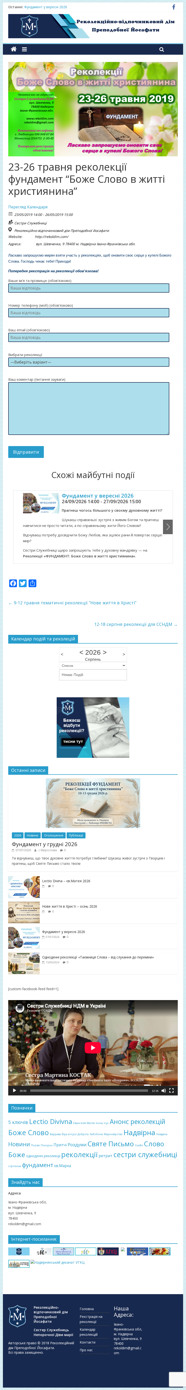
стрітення (14, 1166)
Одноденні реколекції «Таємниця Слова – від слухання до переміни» (98, 957)
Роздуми (77, 1144)
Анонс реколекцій (137, 1121)
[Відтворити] (14, 1090)
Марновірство (113, 1134)
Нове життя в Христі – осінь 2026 (69, 906)
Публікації (76, 835)
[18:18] (44, 886)
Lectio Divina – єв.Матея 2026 (66, 881)
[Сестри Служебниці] (41, 1250)
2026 (17, 835)
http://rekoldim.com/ (51, 237)
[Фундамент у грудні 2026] (93, 781)
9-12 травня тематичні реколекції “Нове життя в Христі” (72, 603)
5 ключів (18, 1122)
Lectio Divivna (50, 1121)
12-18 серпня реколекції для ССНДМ (136, 624)
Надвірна (139, 1132)
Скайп (139, 1145)
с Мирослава (48, 850)
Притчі (60, 1144)
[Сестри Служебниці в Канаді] (63, 1250)
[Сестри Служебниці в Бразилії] (85, 1250)
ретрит (105, 1155)
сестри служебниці (145, 1154)
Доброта (83, 1134)
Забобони (96, 1134)
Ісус (106, 1123)
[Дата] (10, 213)
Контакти (87, 1342)
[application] (93, 1047)
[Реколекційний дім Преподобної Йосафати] (13, 49)
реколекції (79, 1154)
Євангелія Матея (84, 1123)
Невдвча (161, 1134)
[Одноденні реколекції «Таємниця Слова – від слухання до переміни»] (24, 955)
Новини (32, 835)
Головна (87, 1308)
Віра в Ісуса (69, 1134)
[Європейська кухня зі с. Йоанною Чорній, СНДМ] (159, 1250)
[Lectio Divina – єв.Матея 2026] (24, 878)
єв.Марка (62, 1165)
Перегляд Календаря (27, 207)
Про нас (86, 1350)
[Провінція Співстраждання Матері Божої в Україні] (19, 1250)
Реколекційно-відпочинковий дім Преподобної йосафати (61, 230)
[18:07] (44, 911)
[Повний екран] (171, 1090)
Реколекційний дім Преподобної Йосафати (41, 1345)
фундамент (37, 1165)
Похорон (47, 1145)
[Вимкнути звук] (163, 1090)
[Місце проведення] (10, 229)
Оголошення (53, 835)
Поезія (35, 1145)
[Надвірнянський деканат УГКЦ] (58, 1262)
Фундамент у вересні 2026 (45, 7)
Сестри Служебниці (30, 223)
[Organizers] (10, 222)
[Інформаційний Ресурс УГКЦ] (19, 1262)
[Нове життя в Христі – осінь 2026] (24, 904)
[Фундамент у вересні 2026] (24, 929)
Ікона (99, 1123)
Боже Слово (28, 1132)
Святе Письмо (110, 1143)
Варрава (55, 1134)
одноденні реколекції (43, 1156)
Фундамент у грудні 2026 (45, 844)
